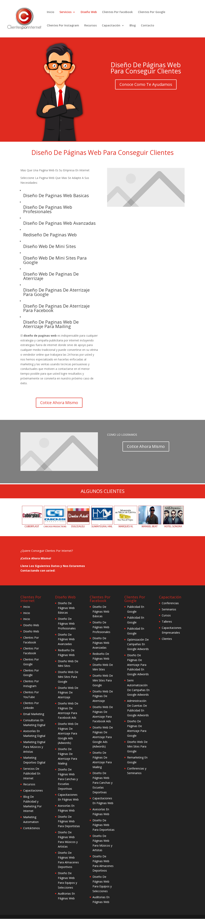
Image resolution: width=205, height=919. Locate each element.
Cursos (166, 615)
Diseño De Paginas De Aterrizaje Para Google (56, 292)
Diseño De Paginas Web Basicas (56, 195)
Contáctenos (31, 828)
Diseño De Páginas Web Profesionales (67, 623)
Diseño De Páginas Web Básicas (66, 608)
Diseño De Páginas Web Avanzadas (66, 639)
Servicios (65, 12)
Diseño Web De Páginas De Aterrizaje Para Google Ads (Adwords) (68, 733)
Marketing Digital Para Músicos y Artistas (34, 746)
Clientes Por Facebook (117, 12)
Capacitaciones (33, 790)
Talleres (167, 621)
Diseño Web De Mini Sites (49, 246)
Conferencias (170, 603)
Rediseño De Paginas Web (50, 235)
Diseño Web (89, 12)
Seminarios (169, 609)
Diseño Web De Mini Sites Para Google (55, 260)
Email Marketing (33, 714)
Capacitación (111, 25)
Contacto (147, 25)
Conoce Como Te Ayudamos (146, 84)
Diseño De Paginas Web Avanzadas (59, 223)
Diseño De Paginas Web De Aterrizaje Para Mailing (51, 324)
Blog (133, 25)
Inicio (50, 12)
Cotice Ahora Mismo (59, 402)
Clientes (167, 639)
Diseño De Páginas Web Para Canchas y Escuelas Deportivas (68, 779)
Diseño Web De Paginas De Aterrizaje (51, 276)
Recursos (90, 25)
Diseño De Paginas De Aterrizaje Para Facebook (56, 308)
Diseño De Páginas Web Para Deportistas (69, 821)
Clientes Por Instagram (63, 25)
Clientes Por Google (151, 12)
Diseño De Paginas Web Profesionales (47, 209)
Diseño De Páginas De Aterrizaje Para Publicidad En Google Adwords (138, 664)
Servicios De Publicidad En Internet (31, 773)
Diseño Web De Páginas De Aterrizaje (68, 692)
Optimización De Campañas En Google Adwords (138, 644)
